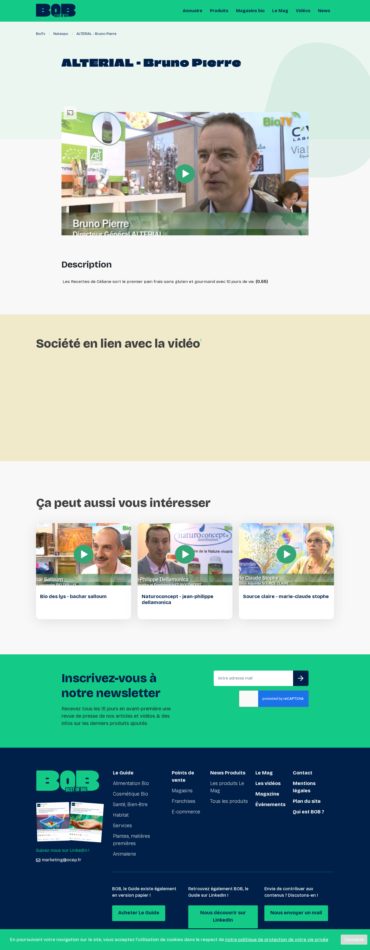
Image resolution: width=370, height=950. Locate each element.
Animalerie (124, 854)
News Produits (227, 773)
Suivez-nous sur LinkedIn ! (62, 850)
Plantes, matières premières (131, 839)
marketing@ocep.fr (61, 859)
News (324, 10)
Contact (302, 773)
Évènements (270, 804)
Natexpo (60, 33)
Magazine (267, 794)
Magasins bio (250, 10)
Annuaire (192, 10)
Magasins (182, 791)
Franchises (183, 801)
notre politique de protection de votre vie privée (276, 939)
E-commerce (186, 812)
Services (122, 826)
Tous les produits (229, 801)
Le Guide (123, 773)
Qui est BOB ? (308, 812)
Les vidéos (268, 783)
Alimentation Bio (131, 783)
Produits (219, 10)
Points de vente (183, 776)
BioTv (40, 33)
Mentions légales (304, 787)
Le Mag (280, 10)
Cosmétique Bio (130, 794)
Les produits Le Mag (227, 787)
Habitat (121, 815)
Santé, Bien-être (130, 804)
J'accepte (354, 939)
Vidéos (303, 10)
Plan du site (307, 801)
